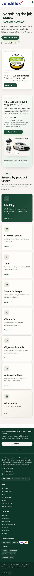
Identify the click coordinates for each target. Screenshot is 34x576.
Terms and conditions (8, 524)
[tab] (16, 153)
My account (5, 530)
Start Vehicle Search (12, 132)
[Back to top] (10, 573)
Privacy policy (6, 521)
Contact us (17, 449)
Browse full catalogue (10, 37)
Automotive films (7, 503)
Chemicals (5, 500)
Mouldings (5, 488)
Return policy (5, 518)
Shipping (4, 515)
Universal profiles (7, 491)
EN (2, 573)
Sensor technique (7, 497)
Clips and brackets (7, 506)
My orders (5, 533)
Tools (3, 494)
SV (6, 573)
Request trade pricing (10, 43)
